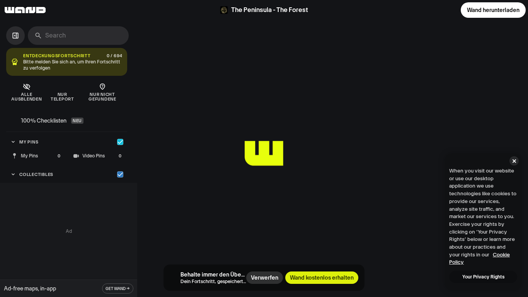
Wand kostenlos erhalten (322, 278)
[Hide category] (120, 142)
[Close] (514, 161)
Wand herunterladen (493, 10)
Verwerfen (264, 278)
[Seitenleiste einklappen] (15, 35)
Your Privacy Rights (483, 277)
